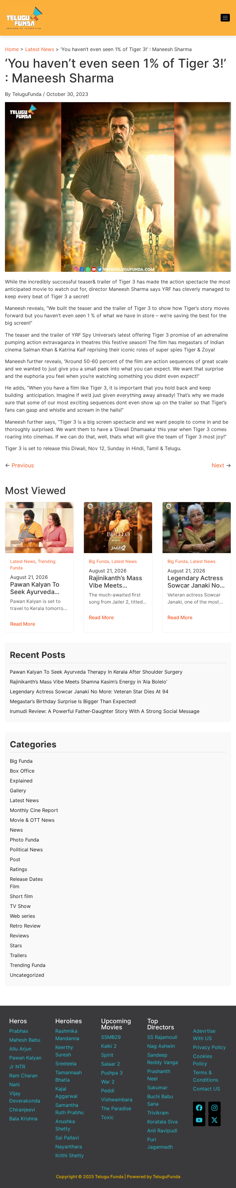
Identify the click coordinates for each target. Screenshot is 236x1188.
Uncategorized (27, 975)
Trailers (18, 955)
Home (12, 49)
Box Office (22, 771)
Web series (22, 916)
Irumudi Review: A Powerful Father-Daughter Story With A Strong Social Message (104, 711)
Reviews (19, 936)
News (16, 830)
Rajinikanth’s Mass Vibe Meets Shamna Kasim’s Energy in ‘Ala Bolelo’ (115, 581)
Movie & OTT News (32, 820)
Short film (21, 896)
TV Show (20, 906)
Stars (16, 945)
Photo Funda (24, 840)
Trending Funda (27, 965)
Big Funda (99, 561)
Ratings (18, 869)
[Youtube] (199, 1120)
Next (218, 465)
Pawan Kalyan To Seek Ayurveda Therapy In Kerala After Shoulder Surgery (35, 588)
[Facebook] (199, 1108)
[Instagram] (214, 1108)
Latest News (39, 49)
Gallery (18, 790)
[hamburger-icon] (225, 18)
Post (15, 859)
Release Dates (26, 879)
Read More (22, 624)
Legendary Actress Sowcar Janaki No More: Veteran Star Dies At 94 (195, 581)
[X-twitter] (214, 1120)
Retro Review (25, 926)
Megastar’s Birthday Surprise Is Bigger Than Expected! (73, 701)
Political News (26, 849)
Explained (21, 781)
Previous (23, 465)
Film (14, 886)
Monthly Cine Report (34, 810)
